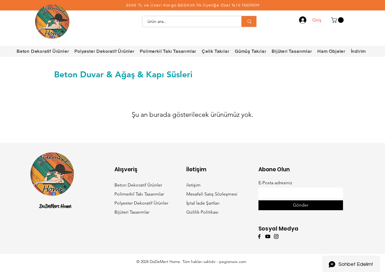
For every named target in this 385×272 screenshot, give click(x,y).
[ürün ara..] (249, 21)
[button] (338, 20)
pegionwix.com (232, 261)
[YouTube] (268, 236)
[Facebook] (259, 236)
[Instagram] (276, 236)
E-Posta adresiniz (275, 183)
